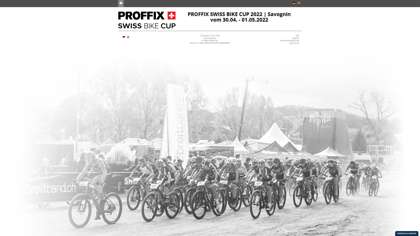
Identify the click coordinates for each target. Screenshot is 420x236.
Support (295, 38)
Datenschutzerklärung (289, 40)
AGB (297, 35)
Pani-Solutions (210, 38)
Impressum (294, 43)
